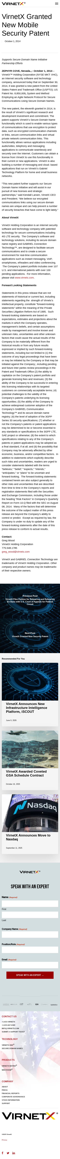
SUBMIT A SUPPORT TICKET (13, 1032)
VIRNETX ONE (8, 1045)
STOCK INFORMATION (11, 1100)
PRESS (5, 1090)
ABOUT (5, 1087)
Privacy (4, 1140)
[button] (56, 3)
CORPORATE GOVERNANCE (13, 1097)
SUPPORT (6, 1103)
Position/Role (13, 944)
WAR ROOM (7, 1070)
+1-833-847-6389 (8, 1025)
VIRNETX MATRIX (9, 1066)
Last (4, 920)
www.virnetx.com (24, 277)
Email (9, 959)
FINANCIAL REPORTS (10, 1093)
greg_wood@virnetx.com (16, 551)
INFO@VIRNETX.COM (10, 1028)
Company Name (14, 929)
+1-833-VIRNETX (8, 1022)
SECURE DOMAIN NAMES (12, 1048)
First (4, 909)
